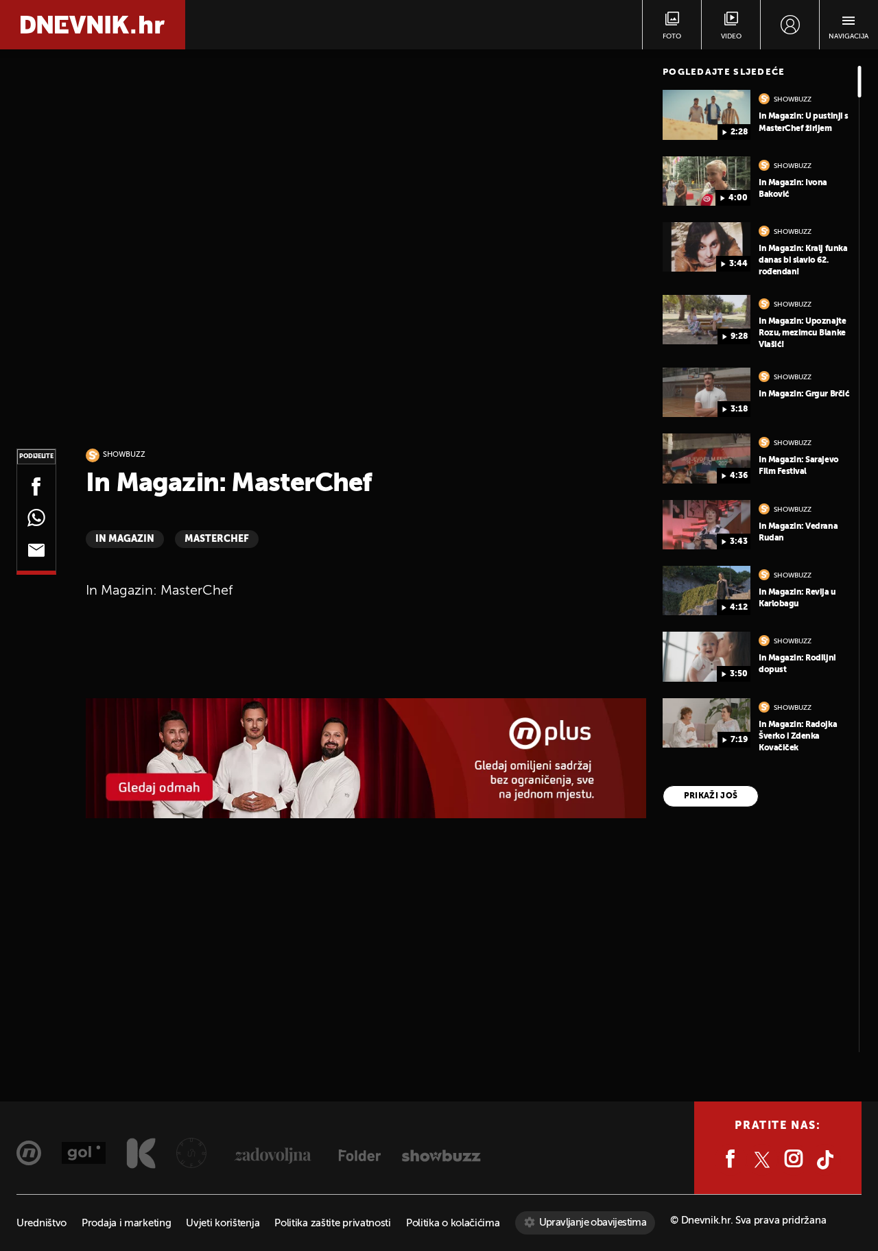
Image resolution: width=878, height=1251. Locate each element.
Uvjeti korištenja (222, 1223)
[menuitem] (790, 25)
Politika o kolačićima (453, 1223)
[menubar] (790, 24)
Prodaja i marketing (126, 1223)
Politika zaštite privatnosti (332, 1223)
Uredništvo (41, 1223)
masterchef (217, 539)
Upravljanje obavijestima (593, 1222)
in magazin (124, 539)
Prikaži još (711, 796)
